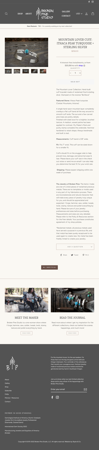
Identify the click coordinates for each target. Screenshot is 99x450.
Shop (20, 13)
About (28, 13)
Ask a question (75, 247)
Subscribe (8, 390)
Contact (66, 16)
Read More (26, 333)
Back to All (51, 267)
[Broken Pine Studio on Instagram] (57, 397)
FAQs (7, 394)
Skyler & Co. (77, 442)
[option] (26, 52)
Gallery (66, 11)
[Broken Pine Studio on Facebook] (52, 397)
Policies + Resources (12, 398)
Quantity (75, 68)
